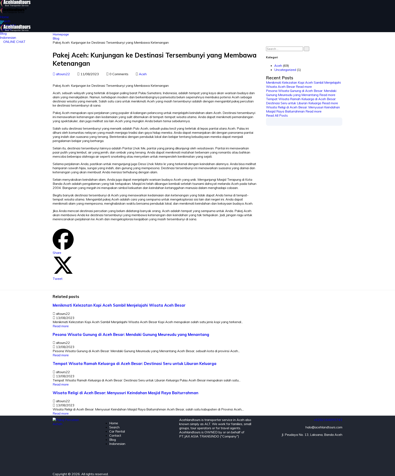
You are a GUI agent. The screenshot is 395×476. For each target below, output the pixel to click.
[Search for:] (287, 49)
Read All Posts (277, 115)
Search (5, 21)
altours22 (62, 74)
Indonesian (117, 444)
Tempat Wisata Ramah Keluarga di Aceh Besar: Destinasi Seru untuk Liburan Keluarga (301, 101)
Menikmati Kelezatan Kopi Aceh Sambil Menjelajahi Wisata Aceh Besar (119, 305)
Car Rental (117, 431)
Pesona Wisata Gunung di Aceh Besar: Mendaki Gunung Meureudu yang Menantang (301, 93)
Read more (304, 86)
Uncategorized (285, 70)
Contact (115, 435)
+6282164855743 (328, 420)
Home (4, 17)
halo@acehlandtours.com (324, 427)
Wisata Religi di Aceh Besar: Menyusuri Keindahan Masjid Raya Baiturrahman (303, 109)
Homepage (61, 34)
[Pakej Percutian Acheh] (16, 5)
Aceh (143, 74)
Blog (56, 38)
